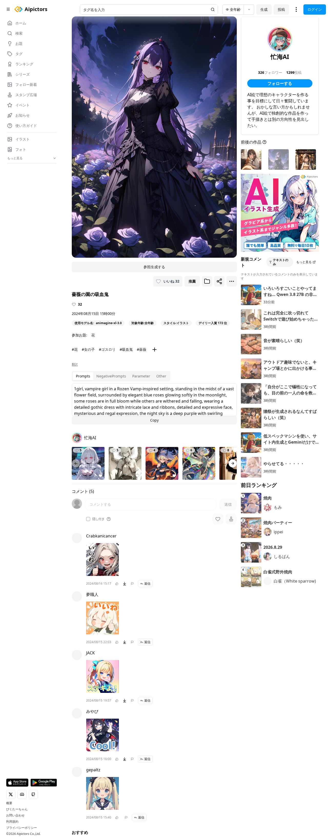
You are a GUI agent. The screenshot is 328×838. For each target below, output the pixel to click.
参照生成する (154, 266)
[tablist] (121, 376)
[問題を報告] (132, 583)
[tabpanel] (154, 403)
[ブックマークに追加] (207, 281)
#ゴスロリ (107, 349)
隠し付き (98, 519)
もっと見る (304, 262)
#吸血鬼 (126, 349)
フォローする (280, 83)
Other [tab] (161, 376)
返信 (147, 583)
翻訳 (75, 364)
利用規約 (12, 822)
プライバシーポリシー (21, 828)
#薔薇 (141, 349)
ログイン (315, 9)
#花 (75, 349)
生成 (264, 9)
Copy (154, 420)
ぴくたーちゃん (17, 809)
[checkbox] (88, 519)
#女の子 (88, 349)
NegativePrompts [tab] (111, 376)
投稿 (281, 9)
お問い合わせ (15, 815)
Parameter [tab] (141, 376)
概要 (9, 803)
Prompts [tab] (83, 376)
